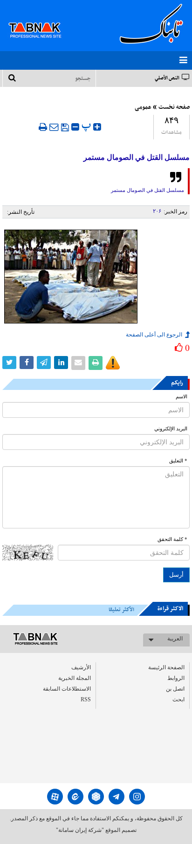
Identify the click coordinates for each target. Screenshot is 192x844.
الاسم (181, 396)
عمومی (143, 107)
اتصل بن (175, 689)
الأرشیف (81, 667)
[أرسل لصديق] (54, 126)
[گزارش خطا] (113, 363)
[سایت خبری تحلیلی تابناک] (40, 19)
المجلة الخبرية (74, 678)
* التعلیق (178, 460)
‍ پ (87, 125)
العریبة (175, 638)
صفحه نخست (174, 107)
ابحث (178, 699)
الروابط (176, 678)
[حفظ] (65, 127)
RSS (86, 699)
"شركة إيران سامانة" (80, 830)
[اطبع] (43, 126)
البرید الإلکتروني (170, 428)
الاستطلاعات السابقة (67, 689)
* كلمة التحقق (172, 539)
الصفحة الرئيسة (166, 667)
